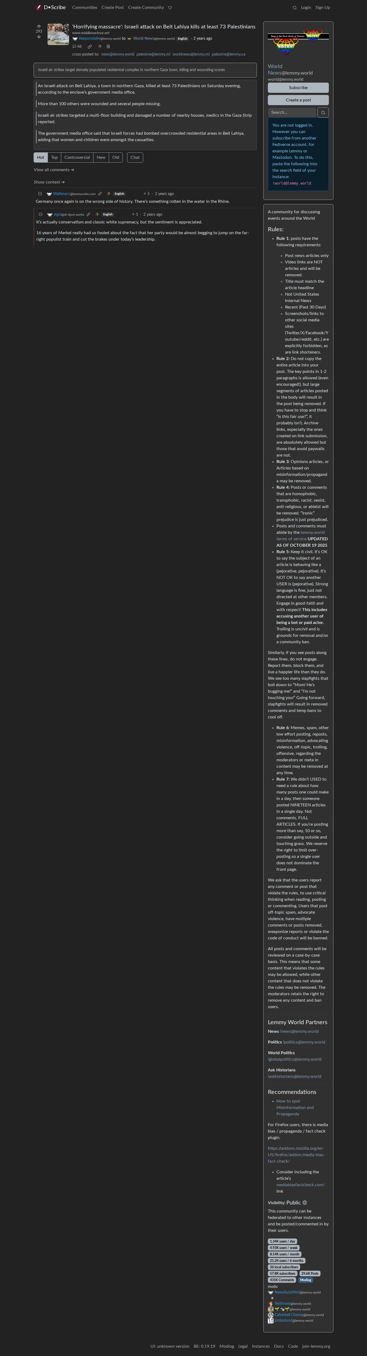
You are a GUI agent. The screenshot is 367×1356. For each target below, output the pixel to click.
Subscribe (298, 88)
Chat (135, 157)
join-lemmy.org (316, 1346)
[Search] (294, 7)
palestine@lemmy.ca (228, 54)
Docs (279, 1346)
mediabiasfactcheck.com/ (300, 1185)
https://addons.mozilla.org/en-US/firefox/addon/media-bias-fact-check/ (296, 1154)
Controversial (77, 157)
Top (54, 157)
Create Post (113, 7)
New (101, 157)
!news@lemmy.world (299, 1031)
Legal (243, 1346)
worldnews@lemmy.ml (191, 54)
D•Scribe (55, 7)
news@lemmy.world (117, 54)
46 (79, 47)
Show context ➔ (49, 182)
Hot (40, 157)
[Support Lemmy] (170, 7)
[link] (89, 47)
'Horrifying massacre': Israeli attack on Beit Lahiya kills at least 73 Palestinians (164, 27)
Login (306, 7)
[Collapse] (40, 194)
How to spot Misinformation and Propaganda (295, 1107)
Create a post (298, 100)
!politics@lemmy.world (304, 1042)
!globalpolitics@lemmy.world (295, 1059)
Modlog (305, 1280)
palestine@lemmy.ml (153, 54)
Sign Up (322, 7)
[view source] (108, 47)
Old (115, 157)
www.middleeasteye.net (91, 33)
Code (293, 1346)
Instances (261, 1346)
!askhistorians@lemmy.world (294, 1076)
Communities (84, 7)
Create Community (146, 7)
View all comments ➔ (54, 170)
